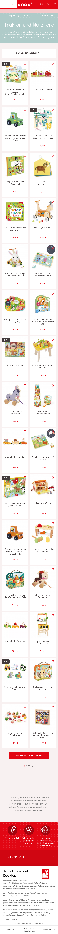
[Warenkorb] (55, 4)
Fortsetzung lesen (46, 37)
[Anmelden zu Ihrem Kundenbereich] (48, 4)
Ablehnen (9, 930)
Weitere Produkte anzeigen (29, 755)
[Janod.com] (23, 4)
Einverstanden (48, 930)
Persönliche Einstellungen (29, 929)
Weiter (31, 766)
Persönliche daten (10, 919)
